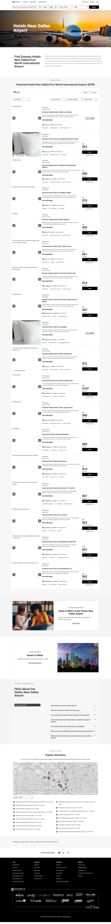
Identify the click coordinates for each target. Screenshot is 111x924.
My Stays (92, 2)
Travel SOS (37, 873)
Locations (14, 867)
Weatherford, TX (48, 581)
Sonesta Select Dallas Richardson (54, 461)
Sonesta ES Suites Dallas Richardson (55, 434)
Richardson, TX (48, 447)
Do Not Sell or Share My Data (85, 873)
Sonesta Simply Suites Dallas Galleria (55, 219)
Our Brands (25, 2)
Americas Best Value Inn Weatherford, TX (57, 569)
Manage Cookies (82, 867)
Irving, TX (46, 124)
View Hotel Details (47, 120)
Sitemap (80, 876)
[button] (15, 764)
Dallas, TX (47, 232)
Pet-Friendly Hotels (17, 878)
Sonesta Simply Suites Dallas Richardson (57, 354)
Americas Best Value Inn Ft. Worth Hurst (56, 246)
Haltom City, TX (48, 313)
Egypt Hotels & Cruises (18, 873)
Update (94, 7)
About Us (58, 864)
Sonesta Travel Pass (61, 867)
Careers (58, 876)
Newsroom (59, 878)
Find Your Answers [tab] (21, 705)
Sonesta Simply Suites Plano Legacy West (57, 407)
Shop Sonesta (37, 878)
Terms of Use (81, 870)
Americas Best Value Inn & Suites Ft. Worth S (58, 488)
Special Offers (33, 2)
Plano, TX (46, 420)
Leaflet (83, 794)
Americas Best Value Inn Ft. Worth (54, 515)
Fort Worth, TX (48, 286)
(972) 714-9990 (89, 119)
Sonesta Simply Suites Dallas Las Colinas (57, 112)
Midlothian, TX (48, 554)
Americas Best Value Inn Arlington (54, 327)
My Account (37, 867)
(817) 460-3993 (89, 334)
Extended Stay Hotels (17, 876)
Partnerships (59, 870)
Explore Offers (76, 623)
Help (98, 2)
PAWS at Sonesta (38, 876)
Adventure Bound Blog (18, 881)
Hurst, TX (46, 259)
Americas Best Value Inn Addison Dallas (56, 193)
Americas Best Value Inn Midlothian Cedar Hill (58, 542)
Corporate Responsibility (62, 881)
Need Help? (37, 870)
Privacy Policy (81, 864)
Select (89, 152)
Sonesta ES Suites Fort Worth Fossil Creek (57, 381)
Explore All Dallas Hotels (35, 663)
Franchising (59, 873)
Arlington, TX (47, 179)
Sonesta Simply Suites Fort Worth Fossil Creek (59, 273)
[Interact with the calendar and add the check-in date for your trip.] (55, 7)
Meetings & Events (42, 2)
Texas (22, 841)
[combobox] (26, 7)
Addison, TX (47, 205)
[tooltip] (92, 525)
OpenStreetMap (89, 794)
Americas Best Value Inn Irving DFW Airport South (60, 139)
